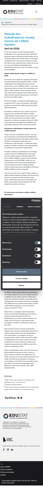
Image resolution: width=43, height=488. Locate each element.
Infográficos (14, 0)
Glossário (3, 475)
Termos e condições (6, 469)
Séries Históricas (24, 0)
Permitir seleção (21, 278)
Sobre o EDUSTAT (5, 466)
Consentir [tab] (7, 206)
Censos (33, 0)
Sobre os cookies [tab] (34, 206)
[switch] (38, 249)
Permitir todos (21, 272)
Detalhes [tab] (20, 206)
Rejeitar (21, 285)
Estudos (29, 4)
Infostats (5, 0)
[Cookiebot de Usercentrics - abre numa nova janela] (31, 200)
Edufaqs (39, 0)
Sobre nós (38, 4)
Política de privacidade (7, 472)
